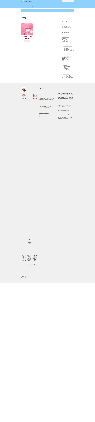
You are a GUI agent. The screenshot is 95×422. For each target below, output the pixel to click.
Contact (28, 6)
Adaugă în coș (24, 101)
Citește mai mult (35, 265)
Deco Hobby (23, 6)
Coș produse (33, 6)
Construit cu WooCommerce (26, 277)
